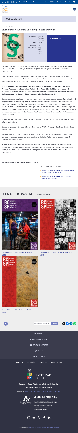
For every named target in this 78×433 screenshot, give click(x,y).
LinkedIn (70, 323)
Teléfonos (43, 362)
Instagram (29, 417)
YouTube (34, 417)
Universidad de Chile (40, 427)
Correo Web (68, 2)
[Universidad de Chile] (9, 2)
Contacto (19, 362)
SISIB (29, 427)
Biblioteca (40, 356)
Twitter (39, 417)
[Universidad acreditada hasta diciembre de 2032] (39, 403)
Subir (6, 324)
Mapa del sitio (56, 362)
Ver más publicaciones (44, 195)
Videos (40, 351)
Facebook (67, 323)
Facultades (36, 2)
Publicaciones (13, 19)
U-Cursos (46, 2)
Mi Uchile (52, 2)
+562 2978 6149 (54, 391)
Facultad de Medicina (24, 2)
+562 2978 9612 (42, 391)
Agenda (40, 334)
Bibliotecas (60, 2)
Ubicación (31, 362)
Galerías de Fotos (40, 345)
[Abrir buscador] (74, 2)
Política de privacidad (53, 427)
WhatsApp (74, 323)
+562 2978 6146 (30, 391)
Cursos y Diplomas (40, 339)
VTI (33, 427)
